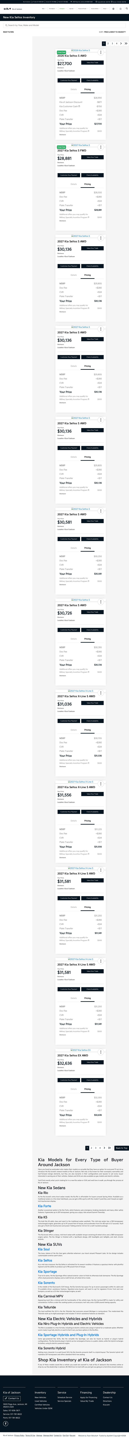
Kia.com (106, 1405)
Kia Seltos (45, 1260)
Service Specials (64, 1401)
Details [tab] (74, 89)
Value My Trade (87, 1401)
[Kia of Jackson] (14, 9)
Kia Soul (44, 1249)
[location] (71, 1)
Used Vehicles (41, 1401)
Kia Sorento (46, 1283)
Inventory (40, 1392)
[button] (101, 238)
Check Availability (92, 80)
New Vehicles (40, 1397)
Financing (86, 1392)
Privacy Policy (19, 1435)
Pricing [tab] (87, 89)
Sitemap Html (48, 1435)
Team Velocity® (92, 1436)
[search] (127, 8)
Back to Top (121, 1148)
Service (62, 1392)
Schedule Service (65, 1397)
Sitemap (39, 1435)
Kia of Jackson (8, 1435)
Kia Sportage (47, 1272)
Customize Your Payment (68, 80)
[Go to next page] (121, 43)
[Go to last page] (126, 43)
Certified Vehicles (42, 1405)
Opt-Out (66, 1435)
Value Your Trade (92, 62)
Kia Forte (44, 1206)
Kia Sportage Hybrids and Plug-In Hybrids (68, 1335)
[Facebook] (5, 1423)
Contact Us (13, 1398)
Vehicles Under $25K (44, 1408)
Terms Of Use (30, 1435)
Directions (107, 1401)
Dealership (109, 1392)
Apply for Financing (88, 1397)
